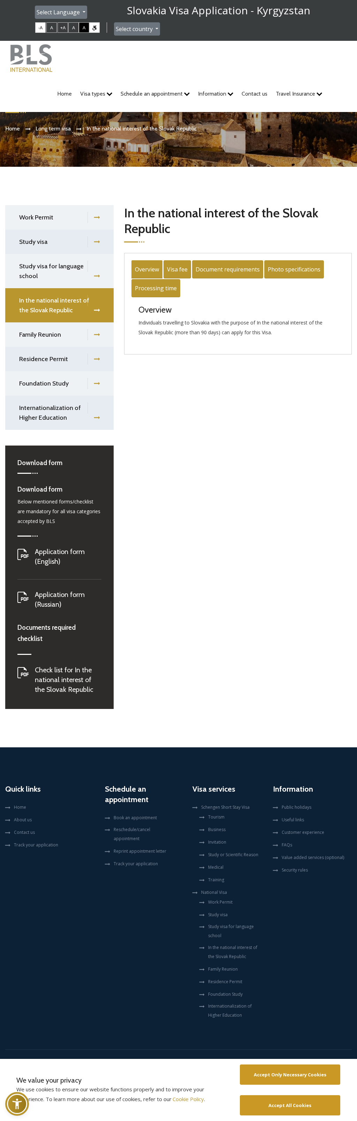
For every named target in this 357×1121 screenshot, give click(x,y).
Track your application (36, 845)
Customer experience (303, 832)
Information (213, 93)
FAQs (287, 845)
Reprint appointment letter (140, 851)
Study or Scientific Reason (233, 855)
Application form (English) (60, 556)
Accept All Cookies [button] (289, 1105)
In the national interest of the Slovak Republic (54, 305)
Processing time (156, 288)
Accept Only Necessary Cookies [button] (290, 1074)
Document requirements (228, 269)
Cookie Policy (188, 1099)
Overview (147, 269)
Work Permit (36, 217)
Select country (135, 29)
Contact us (254, 93)
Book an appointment (135, 818)
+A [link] (63, 27)
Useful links (293, 820)
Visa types (93, 93)
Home (64, 93)
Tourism (216, 817)
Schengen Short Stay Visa (225, 807)
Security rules (295, 870)
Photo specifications (294, 269)
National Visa (214, 892)
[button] (17, 1104)
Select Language (59, 12)
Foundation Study (44, 383)
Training (216, 880)
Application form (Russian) (60, 599)
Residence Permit (43, 359)
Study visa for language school (51, 271)
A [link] (51, 27)
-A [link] (40, 27)
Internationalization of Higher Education (50, 412)
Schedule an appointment (152, 93)
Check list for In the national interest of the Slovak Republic (64, 680)
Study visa (33, 242)
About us (23, 820)
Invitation (217, 842)
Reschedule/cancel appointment (132, 834)
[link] (94, 27)
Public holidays (296, 807)
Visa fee (177, 269)
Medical (215, 867)
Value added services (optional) (313, 857)
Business (217, 829)
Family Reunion (40, 334)
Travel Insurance (296, 93)
